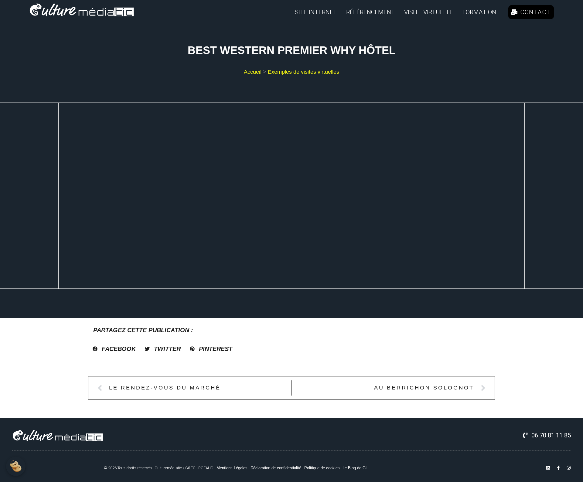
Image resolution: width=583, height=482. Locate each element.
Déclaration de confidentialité (276, 468)
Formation (479, 12)
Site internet (316, 12)
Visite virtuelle (428, 12)
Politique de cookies (322, 468)
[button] (114, 349)
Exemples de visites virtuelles (303, 72)
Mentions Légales (231, 468)
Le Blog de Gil (355, 468)
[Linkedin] (548, 468)
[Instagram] (569, 468)
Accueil (252, 72)
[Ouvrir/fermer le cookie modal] (16, 466)
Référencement (370, 12)
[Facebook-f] (558, 468)
